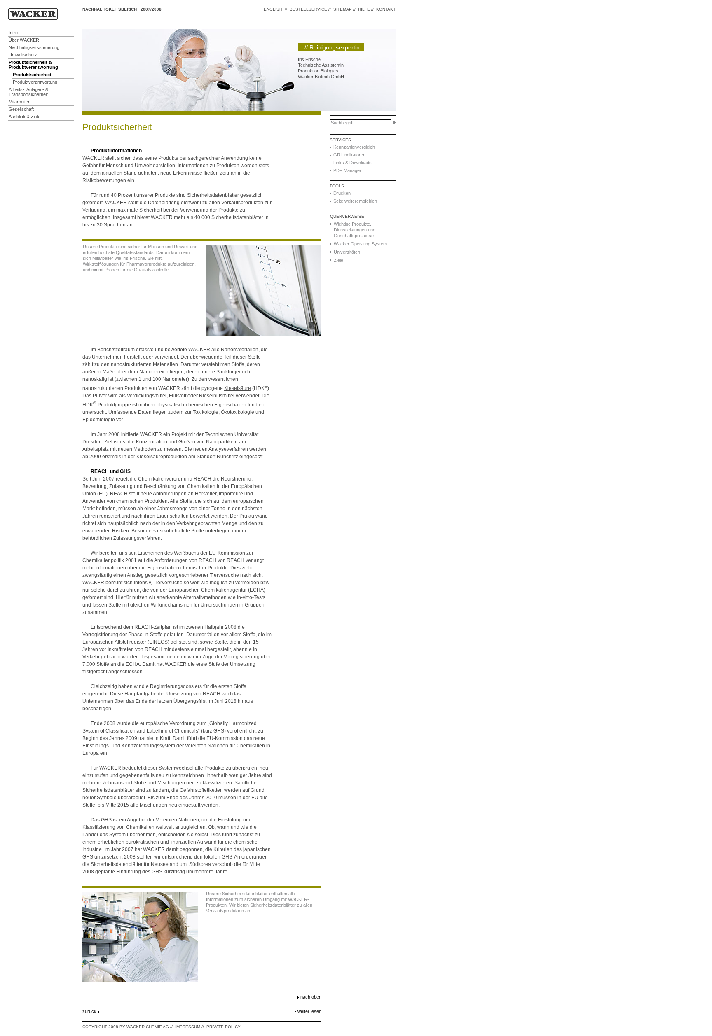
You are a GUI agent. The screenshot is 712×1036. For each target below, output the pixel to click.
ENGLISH (273, 9)
